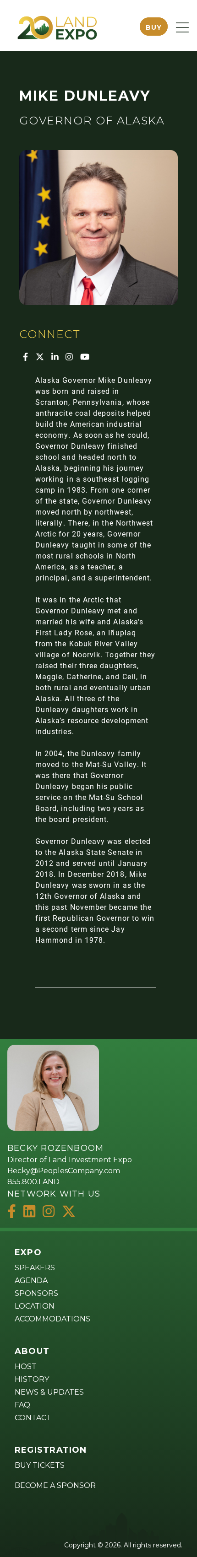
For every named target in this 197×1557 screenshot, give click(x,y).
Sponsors (36, 1293)
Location (35, 1306)
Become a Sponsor (55, 1485)
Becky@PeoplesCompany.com (63, 1170)
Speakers (35, 1267)
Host (26, 1366)
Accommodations (52, 1319)
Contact (33, 1417)
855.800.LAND (33, 1181)
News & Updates (49, 1392)
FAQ (22, 1405)
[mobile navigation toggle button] (182, 27)
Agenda (31, 1280)
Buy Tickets (40, 1465)
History (32, 1379)
